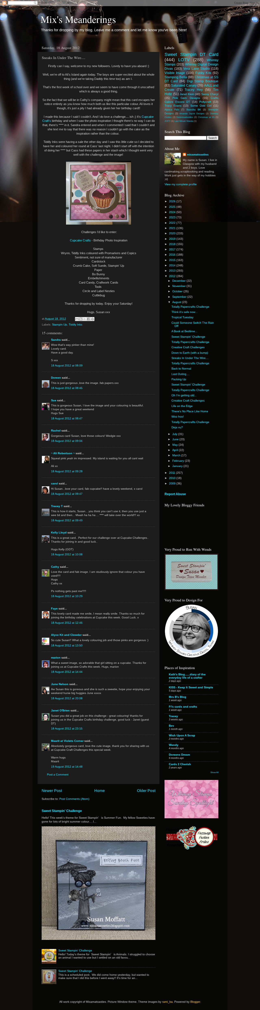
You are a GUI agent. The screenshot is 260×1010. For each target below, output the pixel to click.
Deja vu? (177, 427)
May (175, 444)
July (175, 434)
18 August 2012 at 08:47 (66, 418)
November (179, 286)
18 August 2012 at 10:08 (66, 554)
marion (56, 657)
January (177, 466)
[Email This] (77, 319)
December (179, 280)
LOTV (184, 59)
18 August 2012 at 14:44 (66, 671)
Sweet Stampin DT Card (191, 54)
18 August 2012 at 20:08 (66, 698)
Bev (171, 725)
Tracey (173, 716)
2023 (172, 217)
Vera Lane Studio (196, 68)
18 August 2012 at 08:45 (66, 388)
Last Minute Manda (183, 121)
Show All (214, 772)
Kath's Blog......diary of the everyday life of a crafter (187, 676)
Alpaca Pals (172, 109)
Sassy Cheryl (209, 94)
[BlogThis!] (81, 319)
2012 (172, 276)
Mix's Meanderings (78, 19)
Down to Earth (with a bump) (189, 352)
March (176, 455)
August (177, 302)
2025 (172, 206)
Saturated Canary (183, 85)
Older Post (146, 790)
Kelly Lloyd (59, 532)
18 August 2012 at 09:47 (66, 493)
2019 (172, 238)
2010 (172, 478)
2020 (172, 233)
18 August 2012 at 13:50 (66, 645)
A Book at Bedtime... (184, 331)
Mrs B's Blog (177, 696)
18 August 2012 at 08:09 (66, 365)
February (178, 460)
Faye (54, 608)
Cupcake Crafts (80, 240)
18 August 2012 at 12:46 (66, 622)
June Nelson (59, 684)
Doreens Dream (179, 754)
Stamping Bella (176, 77)
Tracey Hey (194, 89)
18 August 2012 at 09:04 (66, 440)
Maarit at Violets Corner (67, 740)
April (175, 450)
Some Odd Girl (200, 105)
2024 (172, 212)
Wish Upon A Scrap (182, 735)
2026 (172, 201)
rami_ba (167, 1001)
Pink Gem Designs (186, 98)
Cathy (55, 566)
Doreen (56, 377)
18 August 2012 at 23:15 (66, 728)
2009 (172, 483)
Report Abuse (175, 494)
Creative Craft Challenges (188, 347)
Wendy (173, 745)
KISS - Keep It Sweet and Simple (191, 687)
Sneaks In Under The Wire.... (190, 358)
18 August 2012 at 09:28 (66, 471)
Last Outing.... (180, 374)
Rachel (56, 430)
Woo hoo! (177, 416)
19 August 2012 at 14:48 (66, 766)
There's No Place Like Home (189, 411)
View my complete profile (181, 184)
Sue (53, 400)
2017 (172, 249)
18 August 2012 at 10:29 (66, 596)
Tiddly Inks (75, 324)
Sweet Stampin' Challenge (62, 811)
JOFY (167, 121)
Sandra (56, 339)
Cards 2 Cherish (180, 764)
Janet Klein (187, 94)
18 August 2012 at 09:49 (66, 520)
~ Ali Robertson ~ (63, 453)
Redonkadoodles (184, 117)
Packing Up (178, 379)
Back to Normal (181, 368)
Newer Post (52, 790)
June (175, 439)
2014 (172, 265)
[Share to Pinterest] (92, 319)
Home (99, 790)
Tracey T (57, 506)
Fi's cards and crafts (183, 706)
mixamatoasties (198, 154)
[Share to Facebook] (89, 319)
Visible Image (175, 73)
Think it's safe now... (184, 312)
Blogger (195, 1001)
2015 (172, 260)
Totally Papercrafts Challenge (190, 306)
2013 (172, 270)
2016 (172, 254)
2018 (172, 244)
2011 (172, 472)
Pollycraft (205, 101)
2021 (172, 228)
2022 (172, 222)
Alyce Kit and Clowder (66, 634)
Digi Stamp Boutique (202, 81)
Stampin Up (59, 324)
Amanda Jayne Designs (191, 113)
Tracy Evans (173, 105)
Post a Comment (57, 774)
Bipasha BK (193, 109)
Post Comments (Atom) (74, 798)
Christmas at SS (206, 117)
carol (54, 483)
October (177, 291)
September (179, 296)
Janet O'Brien (60, 710)
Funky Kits (203, 73)
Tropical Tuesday (182, 317)
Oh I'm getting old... (184, 395)
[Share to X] (85, 319)
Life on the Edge (182, 406)
